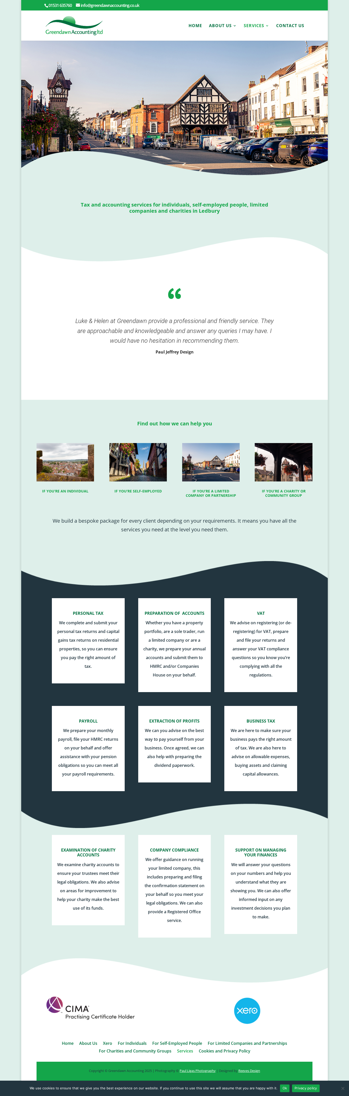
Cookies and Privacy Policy (224, 1051)
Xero (107, 1043)
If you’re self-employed (138, 491)
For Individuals (132, 1043)
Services (254, 26)
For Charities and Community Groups (135, 1051)
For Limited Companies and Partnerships (247, 1043)
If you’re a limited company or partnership (211, 493)
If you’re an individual (65, 491)
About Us (220, 26)
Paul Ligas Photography (198, 1070)
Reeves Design (249, 1070)
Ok (285, 1088)
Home (195, 26)
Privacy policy (306, 1088)
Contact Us (290, 26)
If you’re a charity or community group (284, 493)
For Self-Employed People (177, 1043)
